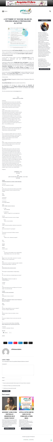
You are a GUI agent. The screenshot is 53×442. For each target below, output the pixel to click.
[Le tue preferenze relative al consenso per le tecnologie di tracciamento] (51, 440)
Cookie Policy (31, 439)
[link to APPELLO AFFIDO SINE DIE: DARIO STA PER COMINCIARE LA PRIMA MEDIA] (26, 403)
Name (3, 377)
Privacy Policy (26, 439)
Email (3, 380)
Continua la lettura (9, 428)
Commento (4, 364)
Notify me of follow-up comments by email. (11, 385)
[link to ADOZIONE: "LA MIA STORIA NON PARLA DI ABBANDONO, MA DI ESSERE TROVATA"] (9, 403)
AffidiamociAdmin (16, 349)
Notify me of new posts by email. (9, 388)
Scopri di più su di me (44, 69)
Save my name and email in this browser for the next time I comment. (16, 383)
